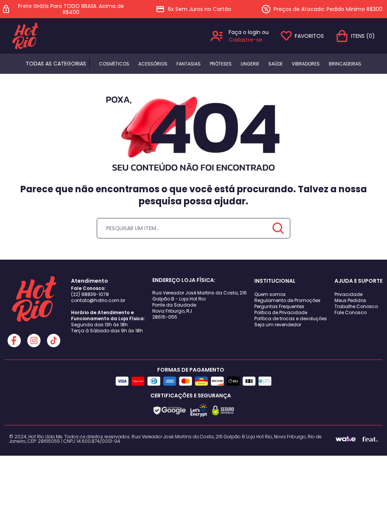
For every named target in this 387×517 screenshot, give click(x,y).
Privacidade (348, 294)
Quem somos (270, 294)
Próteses (221, 64)
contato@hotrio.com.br (98, 300)
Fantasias (188, 64)
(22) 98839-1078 (90, 294)
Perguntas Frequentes (279, 306)
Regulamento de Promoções (287, 300)
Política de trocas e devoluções (290, 318)
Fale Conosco (350, 312)
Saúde (275, 64)
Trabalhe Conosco (356, 306)
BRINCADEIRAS (345, 64)
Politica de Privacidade (280, 312)
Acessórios (152, 64)
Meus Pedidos (350, 300)
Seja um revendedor (277, 324)
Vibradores (306, 64)
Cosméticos (114, 64)
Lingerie (250, 64)
